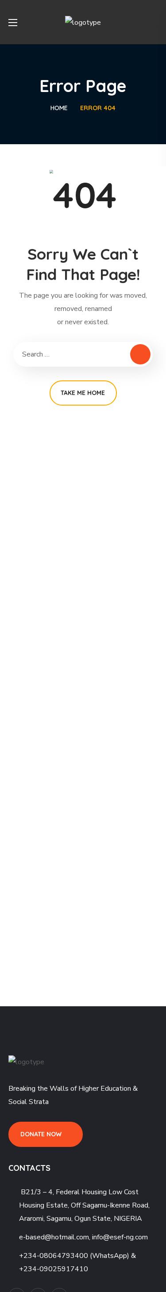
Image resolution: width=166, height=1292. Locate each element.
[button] (154, 22)
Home (59, 108)
